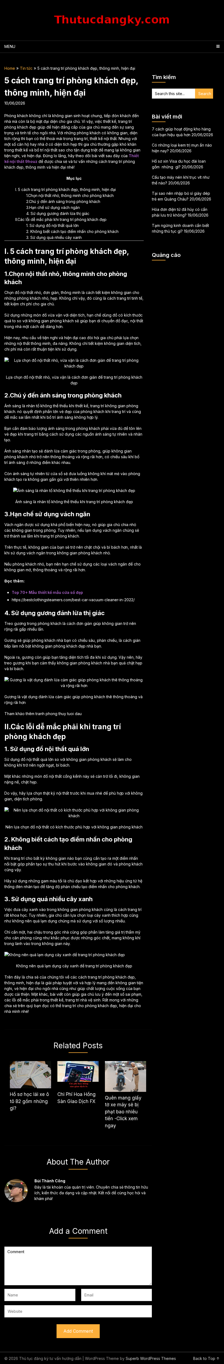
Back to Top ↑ (206, 1358)
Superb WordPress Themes (151, 1358)
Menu (9, 46)
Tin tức (26, 68)
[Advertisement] (182, 292)
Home (9, 68)
